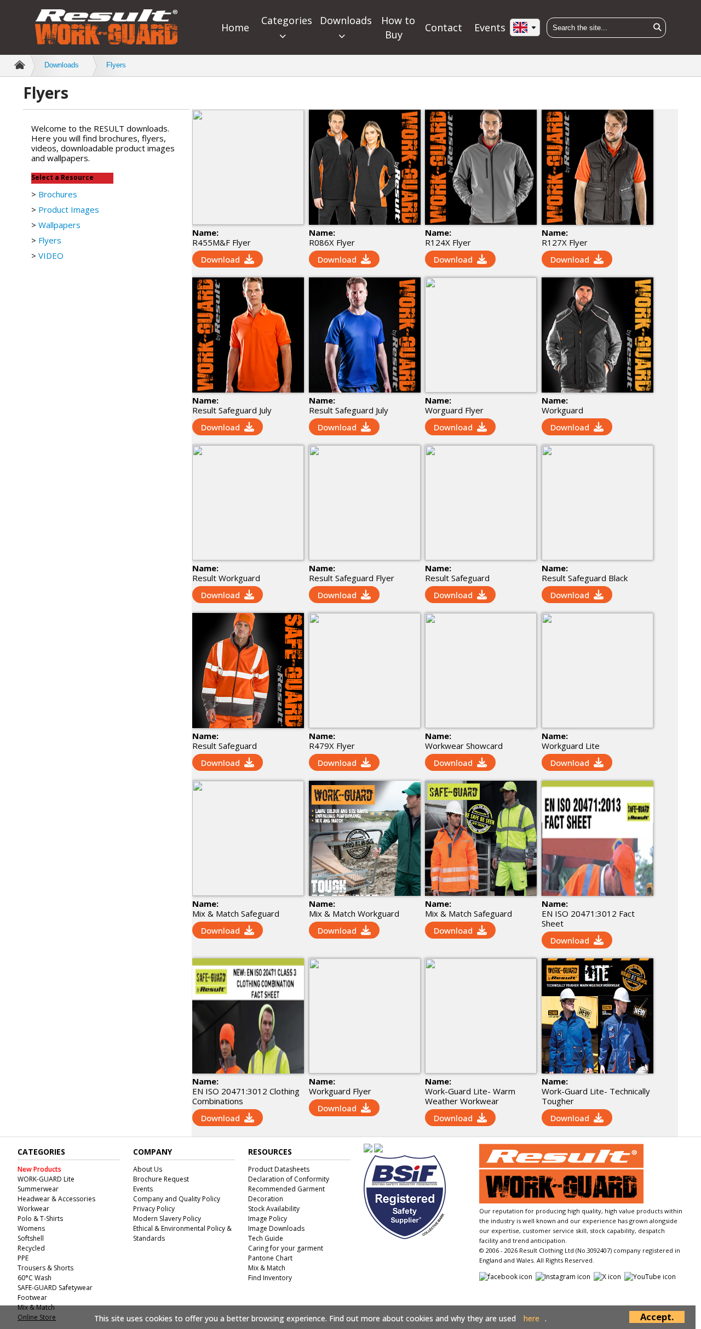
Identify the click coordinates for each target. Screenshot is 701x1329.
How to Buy (398, 27)
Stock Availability (274, 1208)
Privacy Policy (154, 1208)
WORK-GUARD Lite (46, 1179)
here (531, 1319)
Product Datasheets (278, 1169)
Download (220, 259)
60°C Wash (34, 1277)
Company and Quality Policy (176, 1198)
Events (489, 27)
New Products (39, 1169)
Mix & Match (266, 1268)
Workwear (33, 1208)
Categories (286, 20)
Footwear (32, 1297)
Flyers (116, 65)
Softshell (31, 1238)
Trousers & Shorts (45, 1268)
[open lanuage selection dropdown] (525, 27)
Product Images (68, 209)
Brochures (57, 194)
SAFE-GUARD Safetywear (55, 1287)
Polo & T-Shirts (40, 1218)
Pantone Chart (270, 1258)
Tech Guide (265, 1238)
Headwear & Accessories (56, 1198)
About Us (147, 1169)
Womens (31, 1228)
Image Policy (267, 1218)
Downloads (346, 20)
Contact (443, 27)
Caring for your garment (285, 1248)
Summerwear (38, 1189)
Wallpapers (59, 224)
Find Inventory (270, 1277)
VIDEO (51, 255)
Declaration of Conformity (288, 1179)
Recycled (31, 1248)
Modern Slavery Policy (167, 1218)
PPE (23, 1258)
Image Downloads (276, 1228)
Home (235, 27)
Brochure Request (161, 1179)
